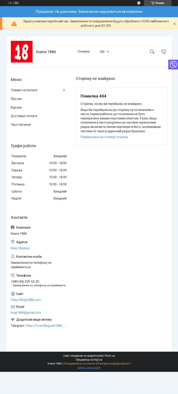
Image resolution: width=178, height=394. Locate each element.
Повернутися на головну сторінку (104, 137)
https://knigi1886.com (26, 300)
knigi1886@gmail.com (26, 312)
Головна (83, 51)
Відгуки (16, 107)
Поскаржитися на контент (80, 363)
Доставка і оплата (24, 116)
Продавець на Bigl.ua (89, 359)
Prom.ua (110, 355)
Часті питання (21, 124)
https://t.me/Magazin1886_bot (46, 325)
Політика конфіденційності (114, 363)
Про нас (16, 99)
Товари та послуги (24, 90)
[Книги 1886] (22, 52)
